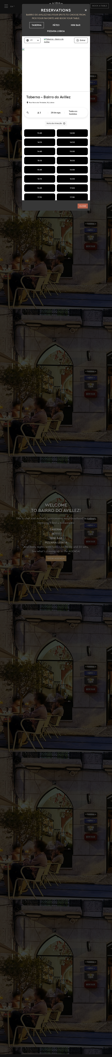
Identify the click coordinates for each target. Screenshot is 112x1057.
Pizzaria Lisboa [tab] (56, 31)
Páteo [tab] (56, 25)
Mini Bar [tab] (75, 25)
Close (82, 206)
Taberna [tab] (37, 25)
